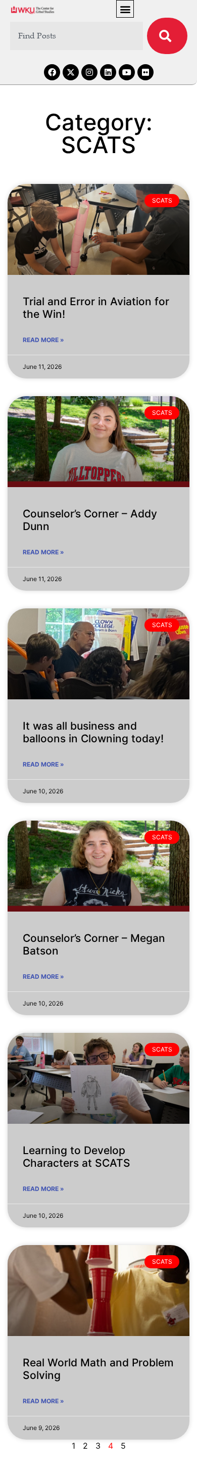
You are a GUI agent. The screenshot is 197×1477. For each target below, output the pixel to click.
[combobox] (76, 36)
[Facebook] (52, 72)
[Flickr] (145, 72)
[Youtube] (127, 72)
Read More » (43, 340)
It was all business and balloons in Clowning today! (93, 732)
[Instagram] (89, 72)
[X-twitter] (71, 72)
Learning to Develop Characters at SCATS (76, 1156)
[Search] (167, 36)
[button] (125, 9)
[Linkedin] (108, 72)
